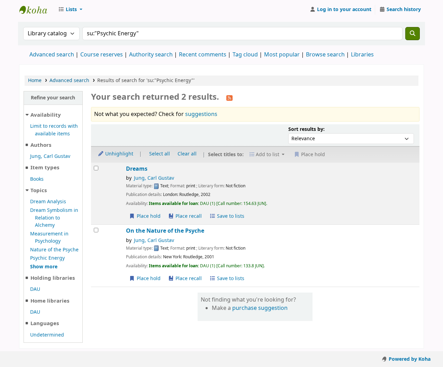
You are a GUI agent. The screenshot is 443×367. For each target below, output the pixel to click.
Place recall (188, 216)
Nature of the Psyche (54, 249)
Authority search (151, 55)
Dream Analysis (48, 201)
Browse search (325, 55)
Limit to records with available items (54, 130)
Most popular (282, 55)
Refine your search (53, 97)
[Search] (412, 33)
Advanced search (51, 55)
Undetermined (47, 335)
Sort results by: (306, 129)
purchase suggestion (260, 308)
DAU (35, 289)
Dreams (136, 168)
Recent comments (202, 55)
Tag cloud (245, 55)
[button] (70, 9)
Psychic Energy (47, 258)
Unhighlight (118, 154)
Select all (159, 154)
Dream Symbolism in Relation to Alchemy (54, 218)
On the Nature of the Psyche (165, 230)
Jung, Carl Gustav (50, 156)
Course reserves (101, 55)
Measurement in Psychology (49, 237)
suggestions (201, 114)
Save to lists (230, 216)
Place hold (148, 216)
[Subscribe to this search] (229, 97)
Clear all (187, 154)
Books (37, 179)
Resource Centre (36, 10)
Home (35, 80)
